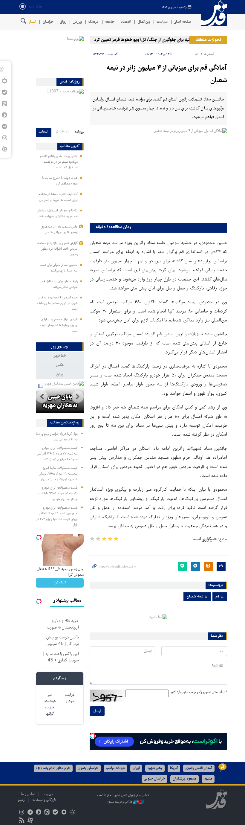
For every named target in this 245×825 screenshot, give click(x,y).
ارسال (97, 711)
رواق (63, 22)
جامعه (109, 22)
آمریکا (174, 768)
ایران (136, 768)
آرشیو (21, 800)
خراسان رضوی (88, 768)
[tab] (60, 346)
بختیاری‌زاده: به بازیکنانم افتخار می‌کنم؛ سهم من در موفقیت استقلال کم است (58, 162)
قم (196, 54)
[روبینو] (64, 813)
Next (42, 397)
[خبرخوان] (21, 821)
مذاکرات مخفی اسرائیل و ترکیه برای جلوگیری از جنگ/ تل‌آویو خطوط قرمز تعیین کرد (169, 40)
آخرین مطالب (69, 146)
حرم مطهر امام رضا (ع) (53, 768)
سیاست (162, 22)
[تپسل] (93, 736)
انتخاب (43, 132)
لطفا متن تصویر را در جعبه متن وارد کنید (198, 692)
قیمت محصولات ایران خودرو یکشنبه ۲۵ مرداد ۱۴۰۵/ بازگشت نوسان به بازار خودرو (58, 494)
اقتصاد (126, 22)
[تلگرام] (30, 813)
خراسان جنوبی (154, 778)
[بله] (55, 813)
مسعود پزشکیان (184, 778)
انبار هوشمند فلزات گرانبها (50, 704)
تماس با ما (28, 794)
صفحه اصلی (182, 22)
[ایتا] (47, 813)
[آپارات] (4, 149)
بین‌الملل (143, 22)
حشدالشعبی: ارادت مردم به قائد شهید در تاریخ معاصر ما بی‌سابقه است (57, 303)
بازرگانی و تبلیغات (44, 800)
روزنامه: (79, 132)
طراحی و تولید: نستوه (120, 802)
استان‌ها (30, 22)
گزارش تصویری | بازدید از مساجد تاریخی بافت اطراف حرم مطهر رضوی (57, 249)
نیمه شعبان (194, 596)
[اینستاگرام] (21, 813)
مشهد (208, 778)
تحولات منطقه (208, 40)
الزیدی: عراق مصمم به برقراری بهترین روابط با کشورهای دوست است (58, 325)
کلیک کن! (60, 582)
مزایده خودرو (69, 698)
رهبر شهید (155, 768)
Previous (78, 397)
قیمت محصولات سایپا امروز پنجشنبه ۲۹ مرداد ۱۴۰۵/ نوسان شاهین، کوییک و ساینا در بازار (58, 474)
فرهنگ (93, 22)
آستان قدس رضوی (199, 768)
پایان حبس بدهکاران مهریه (59, 401)
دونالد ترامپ (115, 768)
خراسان (47, 22)
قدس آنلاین (212, 13)
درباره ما (47, 794)
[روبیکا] (72, 813)
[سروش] (38, 813)
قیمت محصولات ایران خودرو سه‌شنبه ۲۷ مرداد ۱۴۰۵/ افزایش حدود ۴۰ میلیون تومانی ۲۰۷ (57, 454)
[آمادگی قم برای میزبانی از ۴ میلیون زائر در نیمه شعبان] (158, 174)
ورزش (77, 22)
